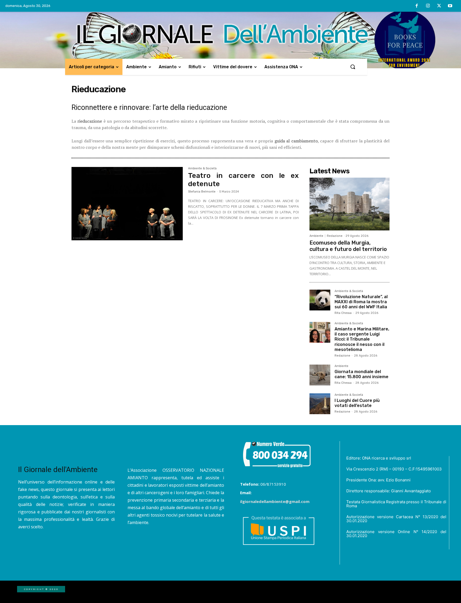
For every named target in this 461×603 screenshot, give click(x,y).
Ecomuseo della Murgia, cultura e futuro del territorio (348, 245)
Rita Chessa (343, 313)
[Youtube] (450, 6)
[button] (353, 67)
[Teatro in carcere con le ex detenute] (127, 204)
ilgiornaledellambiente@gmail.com (274, 501)
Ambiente (316, 235)
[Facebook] (417, 6)
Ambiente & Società (202, 168)
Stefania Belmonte (202, 191)
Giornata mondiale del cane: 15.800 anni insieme (361, 374)
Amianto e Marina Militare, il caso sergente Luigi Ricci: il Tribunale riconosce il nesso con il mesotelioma (362, 339)
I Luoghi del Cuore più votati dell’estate (357, 403)
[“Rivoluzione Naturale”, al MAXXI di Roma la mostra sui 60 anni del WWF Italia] (319, 300)
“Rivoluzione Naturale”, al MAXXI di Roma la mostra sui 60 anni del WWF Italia (361, 301)
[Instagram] (428, 6)
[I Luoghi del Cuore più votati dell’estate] (319, 403)
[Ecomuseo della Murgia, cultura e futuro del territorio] (349, 204)
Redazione (335, 236)
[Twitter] (439, 6)
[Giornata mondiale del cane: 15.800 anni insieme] (319, 375)
